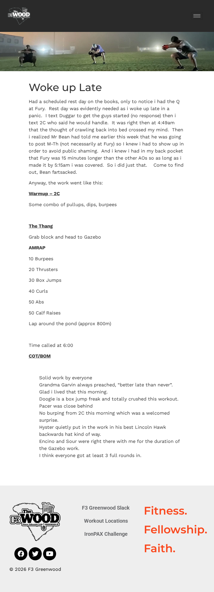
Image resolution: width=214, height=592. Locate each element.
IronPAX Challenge (106, 534)
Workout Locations (106, 521)
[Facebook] (20, 553)
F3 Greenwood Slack (106, 508)
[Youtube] (49, 553)
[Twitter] (35, 553)
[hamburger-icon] (197, 16)
